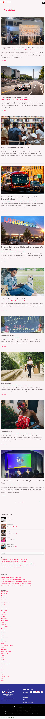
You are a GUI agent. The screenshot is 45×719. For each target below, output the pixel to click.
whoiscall (3, 561)
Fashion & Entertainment (14, 385)
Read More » (3, 60)
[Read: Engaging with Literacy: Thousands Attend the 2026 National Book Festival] (22, 30)
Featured (24, 49)
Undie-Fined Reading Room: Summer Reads (13, 299)
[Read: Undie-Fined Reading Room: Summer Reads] (22, 282)
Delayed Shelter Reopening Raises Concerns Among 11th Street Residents (16, 581)
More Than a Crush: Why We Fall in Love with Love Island (16, 559)
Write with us (25, 694)
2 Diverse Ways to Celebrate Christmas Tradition (16, 561)
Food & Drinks (4, 630)
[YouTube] (39, 692)
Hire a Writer (25, 695)
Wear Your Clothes (6, 383)
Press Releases (4, 649)
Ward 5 (2, 674)
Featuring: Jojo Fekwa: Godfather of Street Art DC (11, 577)
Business (3, 606)
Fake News (3, 624)
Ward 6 (2, 678)
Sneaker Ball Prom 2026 (7, 335)
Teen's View (3, 657)
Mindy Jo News (4, 637)
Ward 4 (2, 672)
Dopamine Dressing (6, 431)
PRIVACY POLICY (26, 700)
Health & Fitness (4, 632)
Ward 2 (31, 201)
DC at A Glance (4, 610)
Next (40, 502)
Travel (2, 659)
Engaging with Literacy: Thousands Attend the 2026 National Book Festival (22, 48)
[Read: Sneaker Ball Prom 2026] (22, 324)
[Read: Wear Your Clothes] (22, 366)
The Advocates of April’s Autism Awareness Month (13, 566)
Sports (21, 99)
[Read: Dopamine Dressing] (22, 414)
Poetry (8, 518)
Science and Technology (6, 651)
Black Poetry (15, 533)
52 (23, 502)
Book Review (18, 300)
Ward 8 (2, 680)
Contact (24, 699)
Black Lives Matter (11, 544)
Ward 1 (2, 666)
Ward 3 (2, 670)
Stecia (2, 559)
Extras (2, 622)
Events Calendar (4, 620)
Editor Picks (3, 614)
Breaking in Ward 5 (5, 604)
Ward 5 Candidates (5, 676)
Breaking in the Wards (5, 602)
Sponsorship (25, 697)
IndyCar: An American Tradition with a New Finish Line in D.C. (18, 97)
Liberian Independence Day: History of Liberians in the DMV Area (23, 565)
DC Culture (23, 201)
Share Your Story (4, 653)
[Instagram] (36, 692)
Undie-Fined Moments (24, 385)
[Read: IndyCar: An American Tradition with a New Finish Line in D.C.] (22, 80)
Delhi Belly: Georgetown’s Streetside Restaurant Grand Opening (13, 579)
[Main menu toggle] (43, 3)
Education (11, 337)
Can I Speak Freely (5, 608)
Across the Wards (4, 591)
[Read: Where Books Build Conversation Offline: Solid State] (22, 130)
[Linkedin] (42, 692)
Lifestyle (8, 537)
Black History (17, 201)
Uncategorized (4, 661)
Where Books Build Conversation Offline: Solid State (15, 147)
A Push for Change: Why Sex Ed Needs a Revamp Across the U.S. (21, 563)
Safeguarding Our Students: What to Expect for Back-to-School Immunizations (16, 585)
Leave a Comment (5, 49)
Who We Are (25, 692)
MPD (2, 639)
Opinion (2, 643)
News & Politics (15, 546)
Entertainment (12, 251)
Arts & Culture (19, 49)
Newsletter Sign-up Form (28, 702)
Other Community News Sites (7, 645)
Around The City (12, 49)
